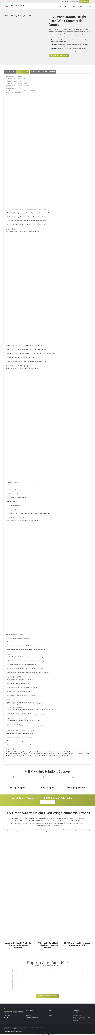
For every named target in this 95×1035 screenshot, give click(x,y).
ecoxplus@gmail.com (74, 1)
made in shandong (37, 1030)
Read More (6, 1017)
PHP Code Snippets (42, 1034)
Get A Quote (84, 1)
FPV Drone (28, 1015)
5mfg (14, 1028)
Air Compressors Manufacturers (17, 1030)
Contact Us (82, 6)
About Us (75, 6)
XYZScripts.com (53, 1034)
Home (60, 6)
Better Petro (6, 1028)
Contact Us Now (47, 802)
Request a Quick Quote (59, 55)
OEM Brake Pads (7, 1030)
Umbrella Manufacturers (29, 1030)
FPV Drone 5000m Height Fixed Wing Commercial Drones (47, 945)
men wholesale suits (18, 1031)
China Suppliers (18, 1028)
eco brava (11, 1028)
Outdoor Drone (29, 1013)
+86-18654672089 (64, 1)
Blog (90, 6)
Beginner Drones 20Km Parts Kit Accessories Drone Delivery (18, 945)
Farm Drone (29, 1019)
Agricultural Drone (30, 1010)
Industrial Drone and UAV (31, 1012)
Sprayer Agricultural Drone (32, 1017)
